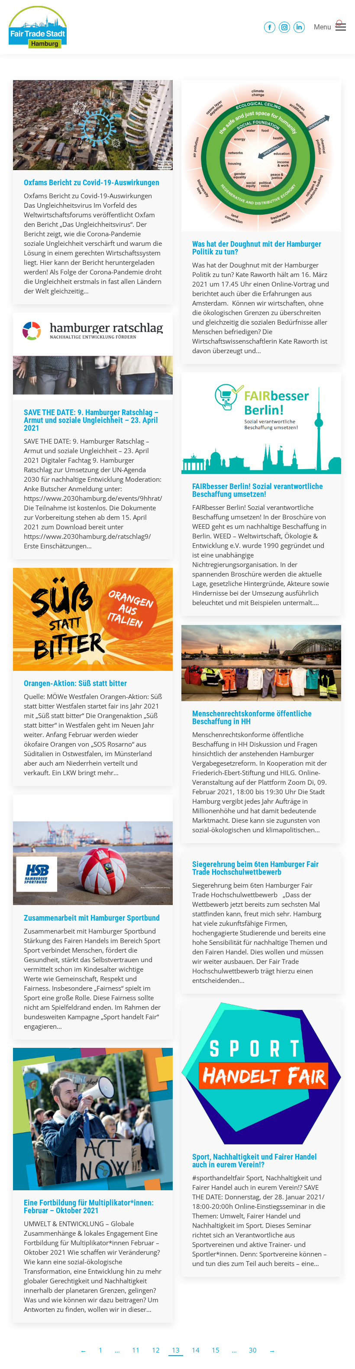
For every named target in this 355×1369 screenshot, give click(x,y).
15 (215, 1350)
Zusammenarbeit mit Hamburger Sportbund (92, 917)
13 (176, 1350)
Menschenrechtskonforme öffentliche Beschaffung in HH (252, 717)
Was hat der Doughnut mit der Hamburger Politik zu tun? (256, 247)
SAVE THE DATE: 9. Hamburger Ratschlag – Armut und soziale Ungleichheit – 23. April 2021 (91, 420)
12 (156, 1350)
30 (253, 1350)
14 (196, 1350)
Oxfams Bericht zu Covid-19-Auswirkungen (91, 182)
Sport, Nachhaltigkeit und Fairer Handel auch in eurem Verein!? (254, 1160)
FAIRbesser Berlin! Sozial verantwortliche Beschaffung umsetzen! (257, 490)
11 (136, 1350)
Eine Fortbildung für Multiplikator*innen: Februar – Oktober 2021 (89, 1206)
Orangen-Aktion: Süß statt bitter (75, 683)
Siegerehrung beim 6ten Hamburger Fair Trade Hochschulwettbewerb (255, 868)
